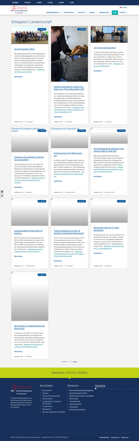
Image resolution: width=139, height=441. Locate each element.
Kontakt (122, 12)
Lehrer (39, 2)
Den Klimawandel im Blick (24, 49)
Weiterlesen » (18, 76)
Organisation (104, 12)
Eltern (50, 2)
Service (92, 12)
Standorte (100, 385)
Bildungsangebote (52, 12)
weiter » (75, 362)
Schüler (27, 2)
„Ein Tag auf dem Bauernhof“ (105, 48)
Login (72, 2)
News (115, 12)
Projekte (81, 12)
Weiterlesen (69, 110)
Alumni (61, 2)
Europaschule (69, 12)
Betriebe (15, 2)
